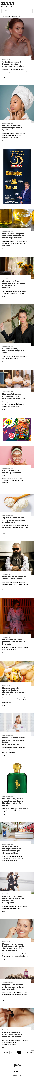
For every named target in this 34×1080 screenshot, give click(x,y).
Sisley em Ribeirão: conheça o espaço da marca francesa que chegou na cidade (11, 849)
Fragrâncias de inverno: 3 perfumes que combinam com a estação (13, 987)
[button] (30, 11)
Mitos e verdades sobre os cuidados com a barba (14, 578)
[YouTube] (20, 1071)
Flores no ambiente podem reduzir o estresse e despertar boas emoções (13, 284)
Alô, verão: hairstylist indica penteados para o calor (13, 350)
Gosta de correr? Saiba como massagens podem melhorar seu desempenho (13, 899)
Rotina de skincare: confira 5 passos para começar (11, 472)
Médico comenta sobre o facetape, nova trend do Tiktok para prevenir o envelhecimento (13, 947)
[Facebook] (14, 1071)
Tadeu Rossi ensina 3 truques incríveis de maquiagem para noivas (13, 64)
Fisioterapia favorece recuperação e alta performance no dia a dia (13, 396)
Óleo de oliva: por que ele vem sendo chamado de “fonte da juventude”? (13, 235)
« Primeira (5, 1052)
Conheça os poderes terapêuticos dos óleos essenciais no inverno (12, 1034)
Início (1, 16)
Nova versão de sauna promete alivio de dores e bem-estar (13, 642)
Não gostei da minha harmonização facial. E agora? (12, 127)
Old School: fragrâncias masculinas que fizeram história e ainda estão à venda (12, 802)
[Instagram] (17, 1071)
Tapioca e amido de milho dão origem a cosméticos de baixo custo (14, 520)
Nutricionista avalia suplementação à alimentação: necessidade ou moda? (14, 691)
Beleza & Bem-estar (9, 16)
